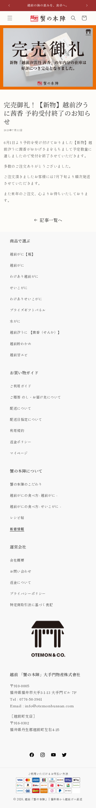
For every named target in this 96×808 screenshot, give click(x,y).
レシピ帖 (17, 517)
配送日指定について (26, 419)
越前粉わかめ (21, 343)
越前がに (17, 265)
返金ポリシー (21, 441)
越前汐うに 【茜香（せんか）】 (35, 332)
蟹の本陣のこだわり (26, 484)
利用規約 (17, 430)
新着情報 (17, 528)
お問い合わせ (21, 571)
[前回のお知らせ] (9, 5)
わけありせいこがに (26, 298)
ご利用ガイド (21, 385)
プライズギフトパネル (28, 310)
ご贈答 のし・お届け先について (35, 397)
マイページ (19, 453)
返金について (21, 582)
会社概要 (17, 560)
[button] (9, 18)
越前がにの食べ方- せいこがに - (35, 506)
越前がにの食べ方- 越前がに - (34, 495)
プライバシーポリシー (28, 593)
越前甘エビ (19, 354)
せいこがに (19, 287)
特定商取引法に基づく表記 (31, 604)
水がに (15, 321)
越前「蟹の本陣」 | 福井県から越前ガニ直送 (55, 799)
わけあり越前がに (24, 276)
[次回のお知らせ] (86, 5)
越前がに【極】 (22, 254)
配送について (21, 408)
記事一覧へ (51, 220)
